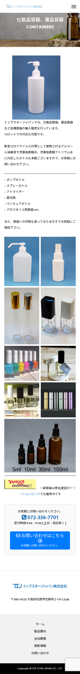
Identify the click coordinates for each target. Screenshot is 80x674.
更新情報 (40, 646)
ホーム (40, 624)
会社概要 (40, 638)
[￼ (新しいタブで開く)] (20, 488)
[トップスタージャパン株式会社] (24, 6)
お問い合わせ (40, 653)
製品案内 (40, 631)
